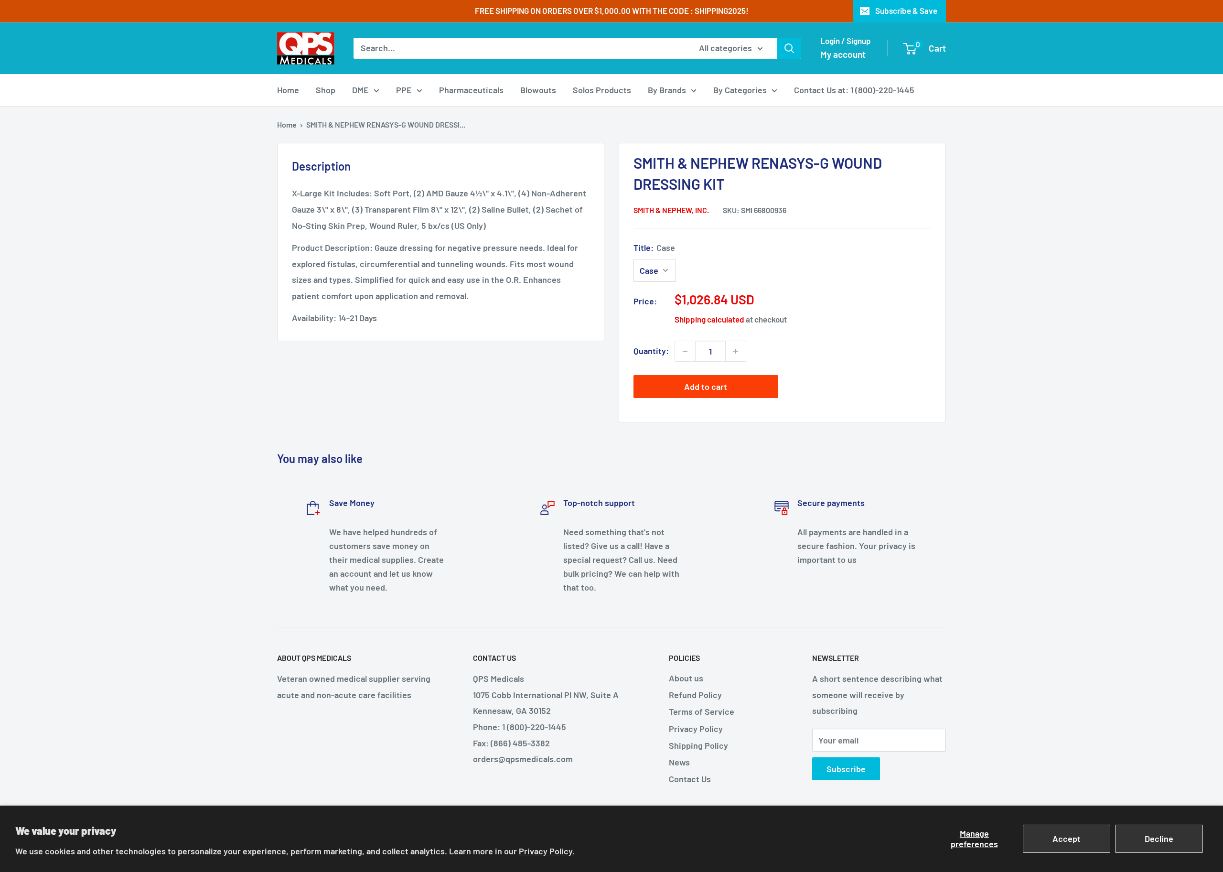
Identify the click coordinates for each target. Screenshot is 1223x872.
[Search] (789, 48)
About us (686, 678)
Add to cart (705, 386)
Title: (654, 247)
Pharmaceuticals (471, 90)
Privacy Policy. (547, 851)
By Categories (740, 90)
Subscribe (846, 769)
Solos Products (602, 90)
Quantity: (651, 350)
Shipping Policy (698, 745)
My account (843, 54)
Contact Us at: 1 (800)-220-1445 (854, 90)
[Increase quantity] (736, 351)
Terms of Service (701, 711)
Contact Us (690, 779)
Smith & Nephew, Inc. (671, 210)
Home (288, 90)
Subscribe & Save (906, 10)
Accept (1066, 838)
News (679, 762)
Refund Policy (695, 694)
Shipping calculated (709, 319)
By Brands (667, 90)
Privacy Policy (696, 728)
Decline (1159, 838)
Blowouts (538, 90)
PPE (404, 90)
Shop (325, 90)
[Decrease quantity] (685, 351)
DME (360, 90)
